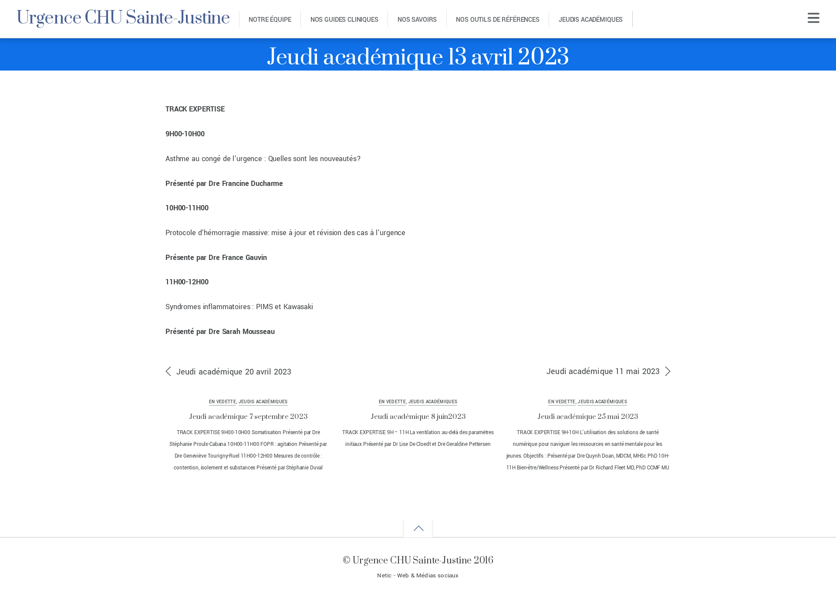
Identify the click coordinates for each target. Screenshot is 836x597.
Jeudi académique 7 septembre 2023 (248, 416)
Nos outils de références (497, 19)
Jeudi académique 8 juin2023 (418, 416)
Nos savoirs (417, 19)
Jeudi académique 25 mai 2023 (587, 416)
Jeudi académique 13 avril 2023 (418, 58)
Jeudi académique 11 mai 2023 (603, 371)
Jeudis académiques (591, 19)
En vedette (222, 402)
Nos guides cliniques (344, 19)
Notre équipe (270, 19)
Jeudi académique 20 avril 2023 (233, 372)
